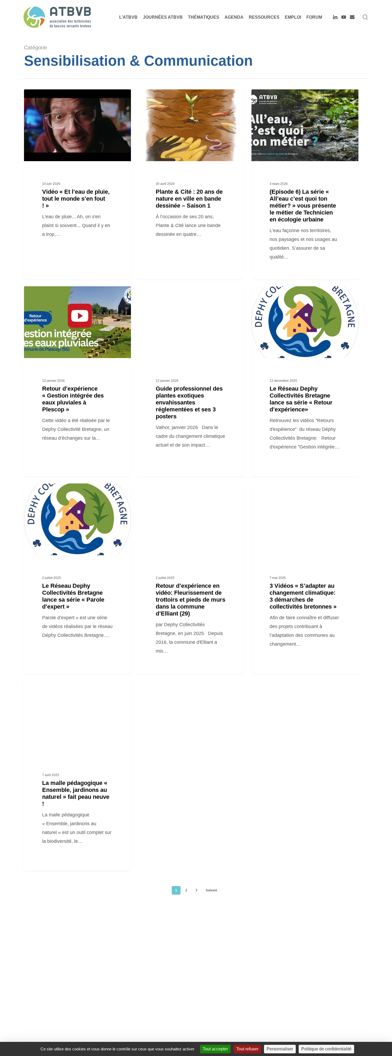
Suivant (211, 890)
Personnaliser (280, 1049)
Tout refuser (247, 1049)
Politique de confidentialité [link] (326, 1049)
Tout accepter (215, 1049)
